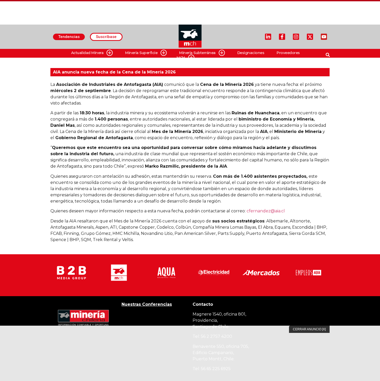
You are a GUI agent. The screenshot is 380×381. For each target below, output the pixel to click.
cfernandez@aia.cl (266, 210)
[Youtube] (324, 37)
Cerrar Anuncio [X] (309, 329)
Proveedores (288, 52)
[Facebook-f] (282, 37)
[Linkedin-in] (268, 37)
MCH (181, 57)
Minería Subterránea (197, 52)
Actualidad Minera (87, 52)
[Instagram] (296, 37)
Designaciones (250, 52)
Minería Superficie (141, 52)
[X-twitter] (310, 37)
